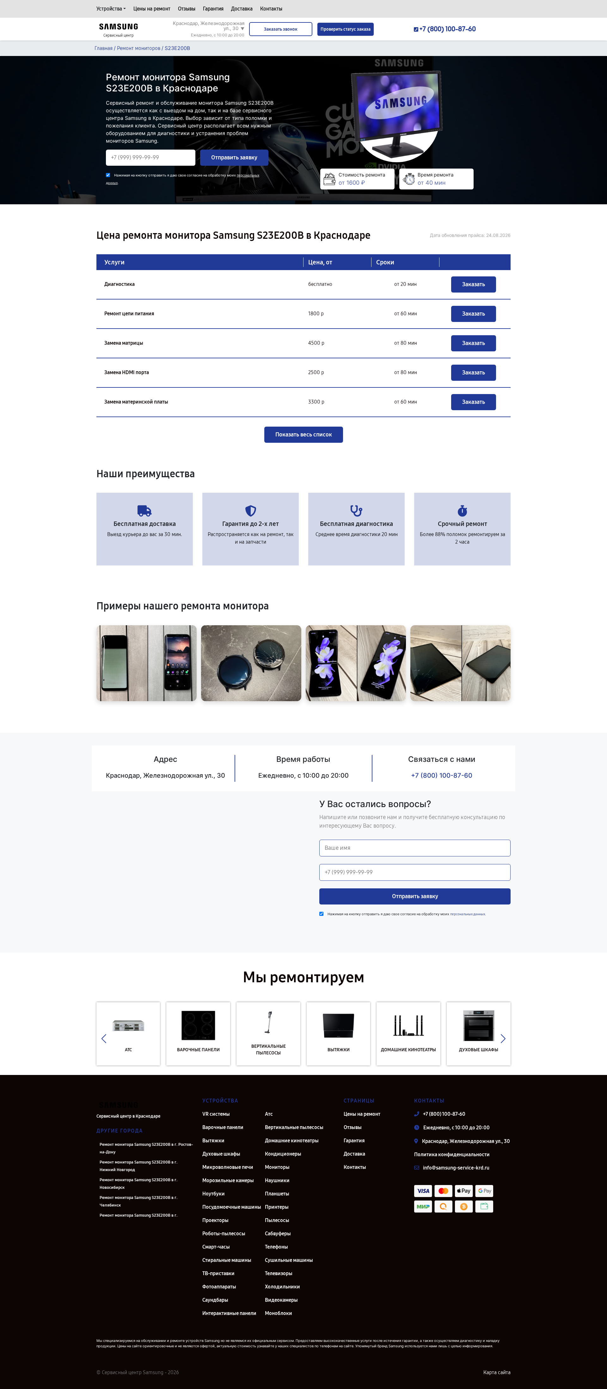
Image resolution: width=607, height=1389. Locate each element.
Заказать (473, 284)
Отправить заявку (234, 157)
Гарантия (213, 9)
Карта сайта (497, 1372)
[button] (104, 1039)
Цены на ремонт (151, 9)
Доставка (242, 9)
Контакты (271, 9)
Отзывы (186, 9)
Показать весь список (303, 434)
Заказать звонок (280, 29)
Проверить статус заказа (346, 29)
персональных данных (467, 914)
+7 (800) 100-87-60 (441, 775)
